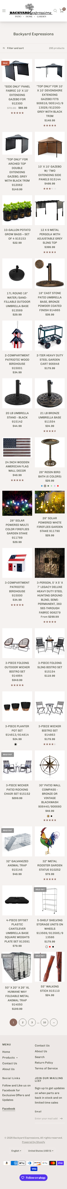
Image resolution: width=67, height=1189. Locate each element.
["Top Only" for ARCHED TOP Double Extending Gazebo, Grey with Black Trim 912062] (17, 143)
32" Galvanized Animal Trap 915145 (17, 865)
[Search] (55, 11)
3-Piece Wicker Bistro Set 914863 (49, 730)
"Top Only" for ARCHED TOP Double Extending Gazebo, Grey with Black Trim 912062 (17, 172)
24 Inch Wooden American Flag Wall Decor (17, 466)
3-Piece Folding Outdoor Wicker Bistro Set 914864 (17, 669)
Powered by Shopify (33, 1142)
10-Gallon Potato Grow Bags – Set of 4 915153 (17, 234)
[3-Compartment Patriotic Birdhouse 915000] (17, 563)
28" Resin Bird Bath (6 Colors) (49, 474)
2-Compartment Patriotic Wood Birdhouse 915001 (17, 362)
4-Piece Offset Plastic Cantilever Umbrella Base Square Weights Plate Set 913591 (17, 931)
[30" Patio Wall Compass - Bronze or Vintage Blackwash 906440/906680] (50, 765)
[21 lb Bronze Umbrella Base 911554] (50, 393)
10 (44, 1022)
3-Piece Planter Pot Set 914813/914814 (17, 730)
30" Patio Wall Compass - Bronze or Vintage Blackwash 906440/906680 (49, 796)
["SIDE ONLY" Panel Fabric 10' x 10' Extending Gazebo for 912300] (17, 70)
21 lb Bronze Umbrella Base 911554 (49, 417)
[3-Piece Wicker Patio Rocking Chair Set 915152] (17, 765)
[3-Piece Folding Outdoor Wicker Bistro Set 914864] (17, 643)
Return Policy (44, 1062)
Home (6, 1051)
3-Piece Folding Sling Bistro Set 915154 (49, 667)
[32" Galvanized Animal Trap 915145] (17, 841)
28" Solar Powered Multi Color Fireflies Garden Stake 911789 (17, 529)
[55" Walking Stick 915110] (50, 967)
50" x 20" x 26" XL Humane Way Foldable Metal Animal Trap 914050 (17, 996)
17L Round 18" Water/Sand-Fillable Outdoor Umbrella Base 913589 (17, 302)
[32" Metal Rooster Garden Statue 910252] (50, 841)
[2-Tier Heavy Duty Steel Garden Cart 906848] (50, 336)
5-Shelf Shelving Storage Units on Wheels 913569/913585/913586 (49, 929)
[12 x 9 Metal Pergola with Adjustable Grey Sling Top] (50, 210)
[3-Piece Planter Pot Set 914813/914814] (17, 706)
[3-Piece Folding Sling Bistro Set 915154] (50, 643)
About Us (8, 1069)
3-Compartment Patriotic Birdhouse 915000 (17, 589)
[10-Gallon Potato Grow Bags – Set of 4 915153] (17, 210)
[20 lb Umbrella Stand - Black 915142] (17, 393)
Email (38, 1111)
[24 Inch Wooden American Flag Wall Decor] (17, 447)
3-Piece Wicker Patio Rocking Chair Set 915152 (17, 789)
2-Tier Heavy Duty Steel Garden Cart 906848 (50, 360)
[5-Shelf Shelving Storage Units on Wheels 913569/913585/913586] (50, 900)
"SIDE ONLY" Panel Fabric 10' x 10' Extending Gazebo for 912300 (17, 95)
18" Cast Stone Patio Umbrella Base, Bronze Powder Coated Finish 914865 (50, 301)
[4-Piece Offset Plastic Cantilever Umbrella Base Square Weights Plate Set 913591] (17, 900)
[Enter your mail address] (61, 1118)
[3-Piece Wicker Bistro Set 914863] (50, 706)
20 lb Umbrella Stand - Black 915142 (17, 417)
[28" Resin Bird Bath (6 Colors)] (50, 452)
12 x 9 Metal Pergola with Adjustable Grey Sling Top (49, 236)
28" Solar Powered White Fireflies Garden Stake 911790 (50, 524)
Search (39, 1057)
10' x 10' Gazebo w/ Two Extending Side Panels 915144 (49, 173)
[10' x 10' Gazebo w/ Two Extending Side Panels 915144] (50, 147)
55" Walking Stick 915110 (50, 988)
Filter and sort (15, 48)
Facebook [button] (8, 1108)
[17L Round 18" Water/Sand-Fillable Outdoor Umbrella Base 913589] (17, 273)
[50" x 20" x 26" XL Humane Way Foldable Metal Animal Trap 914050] (17, 967)
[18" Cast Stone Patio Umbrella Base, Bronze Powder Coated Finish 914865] (50, 273)
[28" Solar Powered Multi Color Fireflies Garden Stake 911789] (17, 503)
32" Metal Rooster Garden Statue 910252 (49, 865)
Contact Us (9, 1063)
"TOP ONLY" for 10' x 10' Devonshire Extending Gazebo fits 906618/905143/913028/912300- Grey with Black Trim (49, 101)
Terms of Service (46, 1068)
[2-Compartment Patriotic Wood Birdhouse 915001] (17, 336)
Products (8, 1057)
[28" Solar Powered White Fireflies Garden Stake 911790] (50, 502)
